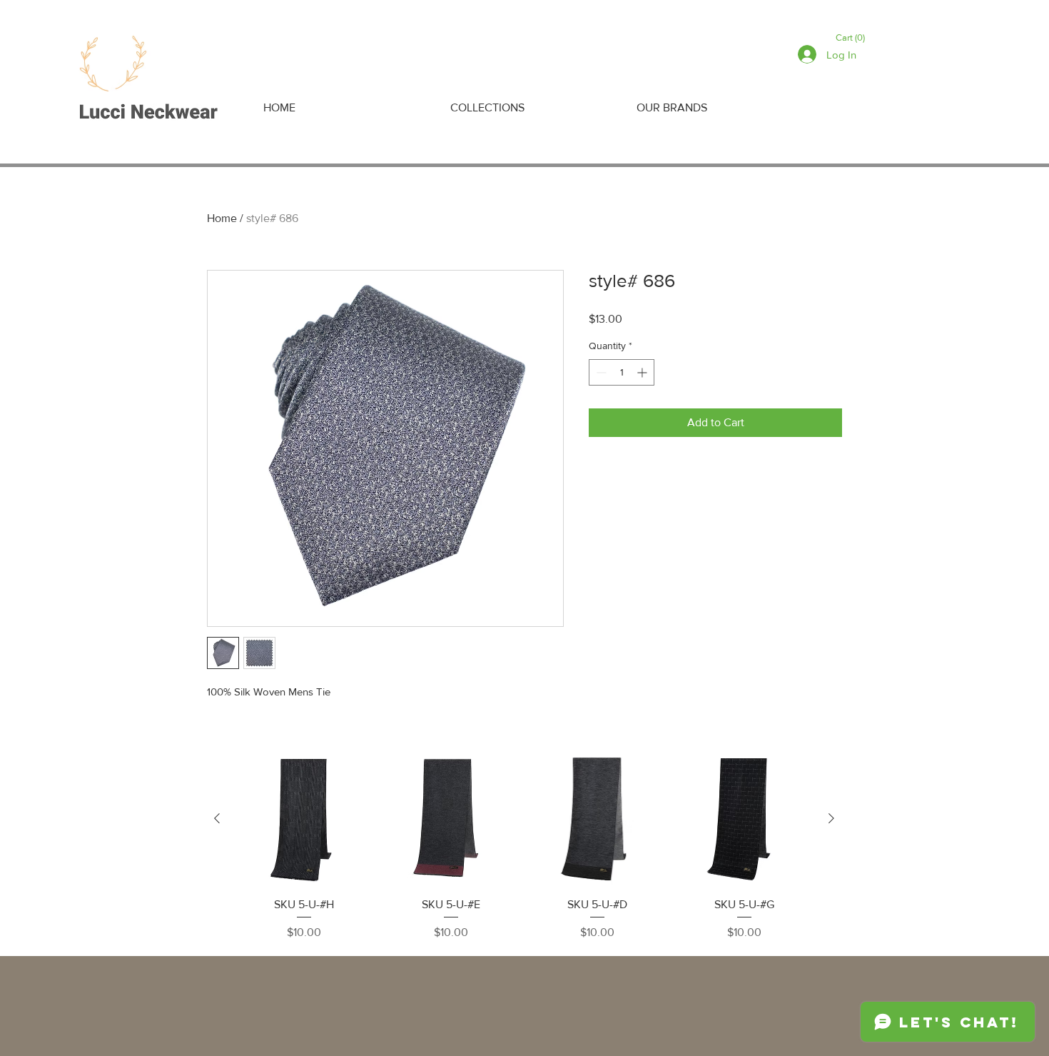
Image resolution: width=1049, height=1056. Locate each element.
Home (222, 218)
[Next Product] (831, 818)
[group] (524, 847)
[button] (853, 37)
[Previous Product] (216, 818)
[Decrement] (600, 372)
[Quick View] (304, 819)
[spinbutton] (621, 372)
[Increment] (643, 372)
